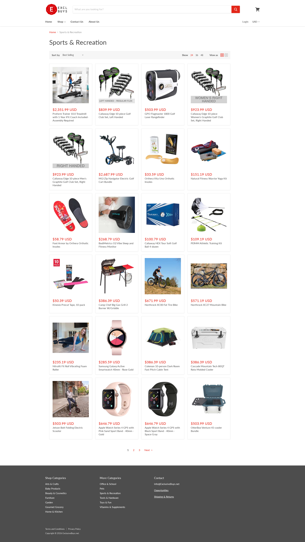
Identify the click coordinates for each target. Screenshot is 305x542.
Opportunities (161, 490)
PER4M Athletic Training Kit (206, 243)
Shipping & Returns (164, 496)
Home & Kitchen (54, 511)
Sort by (56, 55)
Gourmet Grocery (54, 507)
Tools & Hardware (109, 497)
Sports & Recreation (110, 493)
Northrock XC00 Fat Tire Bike (161, 304)
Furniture (49, 497)
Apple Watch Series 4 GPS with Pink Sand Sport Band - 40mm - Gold (116, 431)
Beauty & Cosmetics (56, 493)
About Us (94, 21)
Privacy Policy (74, 529)
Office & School (108, 484)
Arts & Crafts (52, 484)
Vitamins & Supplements (112, 507)
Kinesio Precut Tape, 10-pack (69, 304)
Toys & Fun (105, 502)
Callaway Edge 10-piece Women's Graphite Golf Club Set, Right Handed (207, 117)
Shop (61, 21)
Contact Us (77, 21)
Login (245, 21)
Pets (102, 488)
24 (191, 55)
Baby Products (52, 488)
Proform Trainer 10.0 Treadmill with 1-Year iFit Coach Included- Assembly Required (70, 117)
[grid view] (222, 55)
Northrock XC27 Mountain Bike (208, 304)
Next (147, 449)
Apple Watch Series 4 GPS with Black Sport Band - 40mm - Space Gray (162, 431)
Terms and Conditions (55, 529)
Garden (49, 502)
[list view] (226, 55)
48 (202, 55)
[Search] (235, 9)
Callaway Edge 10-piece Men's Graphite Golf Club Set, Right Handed (69, 182)
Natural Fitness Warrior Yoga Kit (209, 178)
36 (197, 55)
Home (48, 21)
